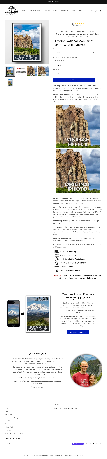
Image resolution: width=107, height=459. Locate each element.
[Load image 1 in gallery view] (10, 71)
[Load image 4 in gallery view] (43, 71)
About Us (8, 421)
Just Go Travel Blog (11, 418)
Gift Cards (8, 414)
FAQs (6, 411)
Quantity (56, 69)
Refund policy (58, 455)
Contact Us (8, 424)
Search (7, 408)
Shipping (8, 430)
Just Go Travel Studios (35, 455)
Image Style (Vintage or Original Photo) (65, 57)
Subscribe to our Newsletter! (15, 433)
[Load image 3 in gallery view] (32, 71)
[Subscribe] (37, 443)
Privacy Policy (9, 427)
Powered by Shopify (47, 455)
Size (54, 49)
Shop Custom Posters (78, 332)
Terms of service (78, 455)
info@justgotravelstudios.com (65, 408)
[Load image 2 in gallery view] (21, 71)
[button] (35, 11)
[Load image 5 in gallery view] (10, 82)
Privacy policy (68, 455)
